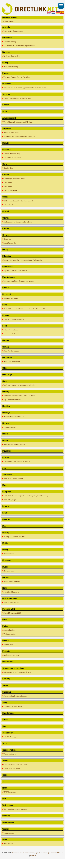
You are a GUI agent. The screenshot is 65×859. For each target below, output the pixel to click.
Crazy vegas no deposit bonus (14, 178)
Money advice (8, 554)
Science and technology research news (17, 672)
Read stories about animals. (13, 31)
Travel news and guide (11, 768)
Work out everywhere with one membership (19, 385)
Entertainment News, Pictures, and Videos (18, 281)
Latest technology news (12, 737)
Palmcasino (7, 182)
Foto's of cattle (8, 205)
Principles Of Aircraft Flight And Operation (19, 136)
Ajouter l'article (8, 21)
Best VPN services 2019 (12, 613)
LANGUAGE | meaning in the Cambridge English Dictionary (25, 496)
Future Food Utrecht (10, 330)
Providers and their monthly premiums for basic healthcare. (25, 88)
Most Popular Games (11, 351)
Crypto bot (7, 239)
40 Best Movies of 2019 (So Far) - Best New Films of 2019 (25, 309)
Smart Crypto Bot (9, 243)
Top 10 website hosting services (15, 809)
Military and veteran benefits (13, 537)
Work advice (8, 843)
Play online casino (10, 190)
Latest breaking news (11, 592)
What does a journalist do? (13, 479)
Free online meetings (11, 602)
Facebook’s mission (10, 298)
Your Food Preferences (11, 334)
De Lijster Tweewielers (11, 56)
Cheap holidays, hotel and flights (15, 764)
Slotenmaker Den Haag (11, 153)
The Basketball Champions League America (19, 46)
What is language (9, 500)
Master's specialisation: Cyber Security (17, 98)
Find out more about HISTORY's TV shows (19, 396)
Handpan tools (8, 571)
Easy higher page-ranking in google (16, 461)
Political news (8, 644)
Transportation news (10, 754)
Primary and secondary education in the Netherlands (22, 260)
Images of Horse (9, 427)
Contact (33, 855)
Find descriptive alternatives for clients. (17, 222)
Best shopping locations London (15, 696)
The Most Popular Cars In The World (16, 77)
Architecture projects (11, 655)
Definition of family (10, 67)
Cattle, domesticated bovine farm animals (18, 201)
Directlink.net (17, 853)
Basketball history (9, 42)
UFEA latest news (9, 792)
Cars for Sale (8, 168)
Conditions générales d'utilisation (51, 853)
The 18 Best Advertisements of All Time (17, 122)
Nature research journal (12, 581)
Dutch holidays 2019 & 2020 (14, 417)
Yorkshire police (9, 634)
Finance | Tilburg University (13, 319)
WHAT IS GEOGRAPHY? (13, 361)
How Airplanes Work (11, 132)
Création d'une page (31, 853)
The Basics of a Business (12, 157)
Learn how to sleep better (12, 706)
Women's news (8, 833)
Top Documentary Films (12, 400)
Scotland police (9, 630)
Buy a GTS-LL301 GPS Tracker (15, 271)
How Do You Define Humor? (14, 444)
